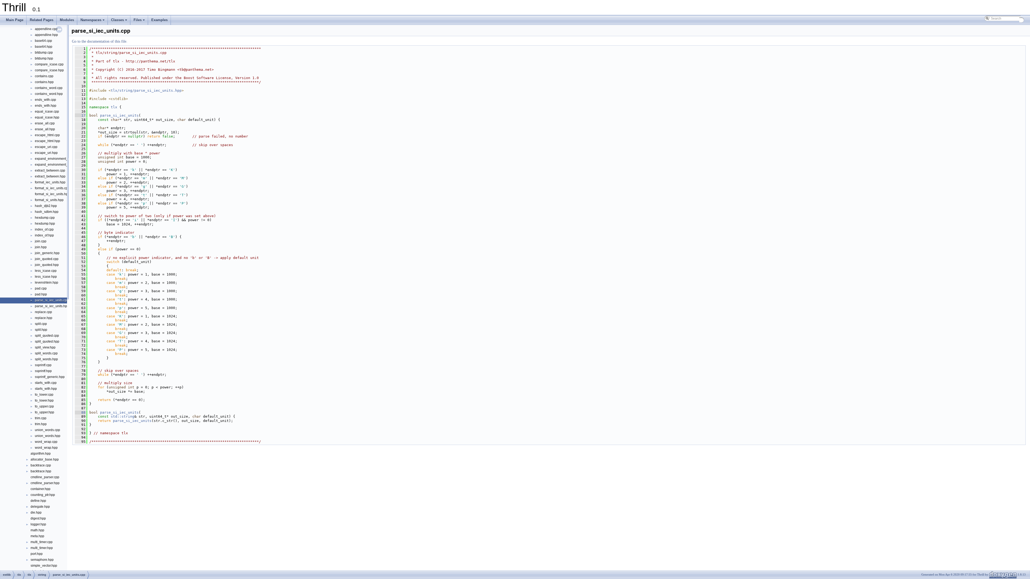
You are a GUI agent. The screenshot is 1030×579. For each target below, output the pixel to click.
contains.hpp (44, 82)
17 (80, 115)
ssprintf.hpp (43, 371)
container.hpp (40, 489)
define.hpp (38, 501)
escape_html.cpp (47, 135)
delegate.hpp (40, 507)
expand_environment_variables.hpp (61, 164)
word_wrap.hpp (46, 448)
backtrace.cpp (41, 465)
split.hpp (41, 330)
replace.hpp (43, 318)
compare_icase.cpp (49, 64)
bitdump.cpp (44, 52)
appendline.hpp (46, 35)
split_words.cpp (46, 353)
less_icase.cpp (46, 271)
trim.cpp (40, 418)
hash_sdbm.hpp (46, 212)
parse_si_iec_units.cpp (52, 300)
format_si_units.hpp (49, 200)
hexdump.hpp (45, 223)
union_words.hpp (47, 436)
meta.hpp (37, 536)
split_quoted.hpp (47, 341)
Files (140, 21)
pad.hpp (41, 294)
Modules (67, 20)
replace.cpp (43, 312)
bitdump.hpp (44, 58)
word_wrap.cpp (46, 442)
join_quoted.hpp (47, 265)
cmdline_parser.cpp (45, 477)
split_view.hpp (45, 347)
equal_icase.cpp (47, 111)
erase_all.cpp (45, 123)
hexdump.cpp (45, 218)
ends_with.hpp (45, 105)
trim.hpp (41, 424)
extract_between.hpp (50, 176)
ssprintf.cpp (43, 365)
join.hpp (41, 247)
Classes (119, 21)
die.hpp (36, 512)
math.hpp (37, 530)
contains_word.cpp (48, 88)
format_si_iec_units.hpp (52, 194)
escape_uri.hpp (46, 153)
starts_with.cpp (46, 383)
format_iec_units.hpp (50, 182)
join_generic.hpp (47, 253)
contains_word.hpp (49, 94)
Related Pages (41, 20)
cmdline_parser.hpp (45, 483)
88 (80, 412)
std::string (122, 416)
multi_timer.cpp (42, 542)
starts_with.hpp (46, 389)
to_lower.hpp (44, 400)
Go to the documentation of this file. (99, 41)
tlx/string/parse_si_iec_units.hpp (146, 90)
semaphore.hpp (42, 560)
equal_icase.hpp (47, 117)
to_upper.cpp (44, 406)
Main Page (14, 20)
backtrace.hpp (41, 471)
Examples (159, 20)
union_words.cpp (47, 430)
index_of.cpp (44, 229)
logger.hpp (38, 524)
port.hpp (37, 554)
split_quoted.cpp (47, 335)
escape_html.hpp (47, 141)
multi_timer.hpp (42, 548)
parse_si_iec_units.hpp (52, 306)
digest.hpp (38, 518)
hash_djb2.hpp (46, 206)
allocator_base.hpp (45, 459)
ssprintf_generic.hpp (50, 377)
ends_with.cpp (45, 100)
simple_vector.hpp (44, 565)
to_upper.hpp (44, 412)
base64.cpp (43, 41)
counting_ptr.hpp (43, 495)
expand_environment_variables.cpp (61, 159)
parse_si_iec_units (119, 115)
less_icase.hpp (46, 277)
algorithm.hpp (41, 453)
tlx (114, 107)
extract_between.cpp (50, 170)
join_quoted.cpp (46, 259)
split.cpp (41, 324)
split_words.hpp (46, 359)
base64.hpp (43, 47)
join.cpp (40, 241)
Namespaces (92, 21)
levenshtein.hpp (46, 282)
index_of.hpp (44, 235)
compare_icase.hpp (49, 70)
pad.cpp (41, 288)
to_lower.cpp (44, 394)
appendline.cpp (46, 29)
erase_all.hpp (45, 129)
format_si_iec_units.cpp (52, 188)
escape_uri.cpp (46, 147)
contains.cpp (44, 76)
